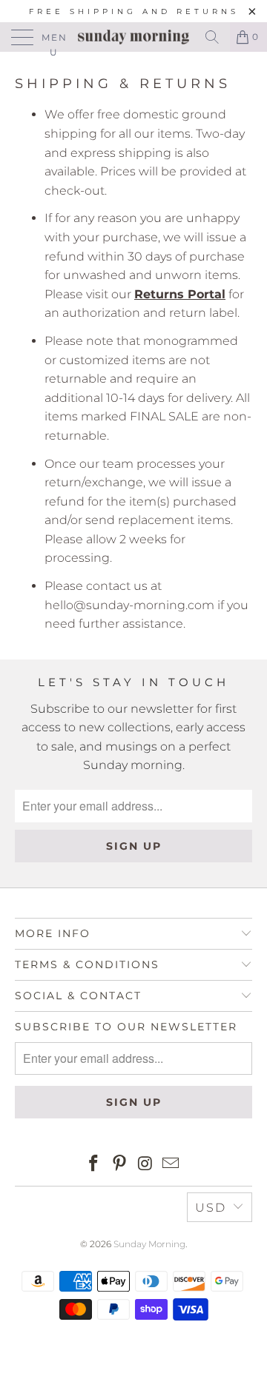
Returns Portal (179, 294)
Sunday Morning (149, 1243)
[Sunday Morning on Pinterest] (120, 1164)
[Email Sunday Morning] (171, 1164)
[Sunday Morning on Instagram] (146, 1164)
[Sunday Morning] (133, 37)
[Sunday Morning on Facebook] (94, 1164)
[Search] (212, 37)
